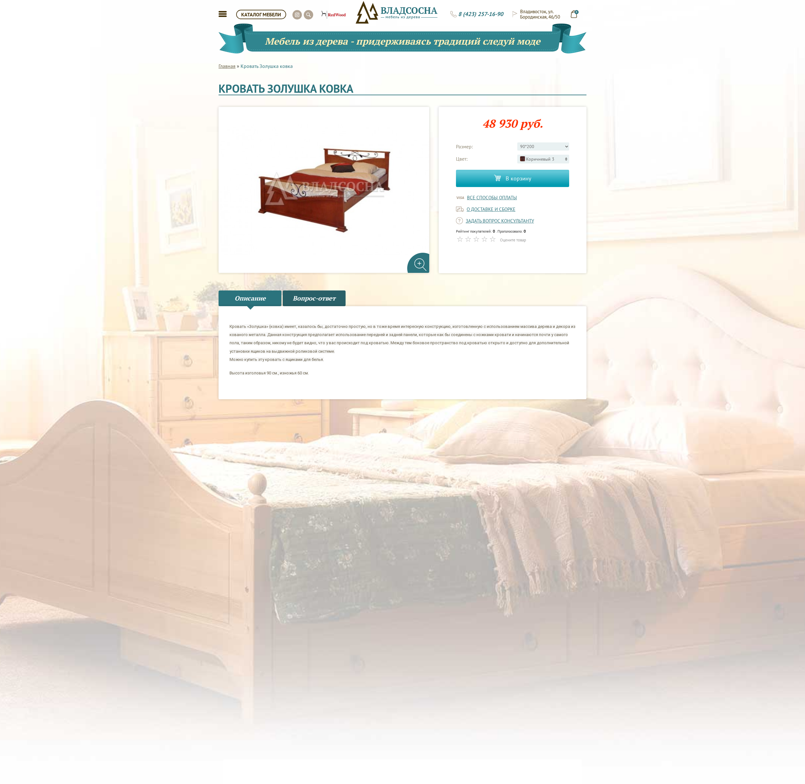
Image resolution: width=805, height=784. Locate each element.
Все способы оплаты (492, 198)
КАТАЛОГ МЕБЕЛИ (261, 14)
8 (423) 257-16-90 (480, 14)
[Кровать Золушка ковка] (324, 190)
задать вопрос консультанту (500, 221)
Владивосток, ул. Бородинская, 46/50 (540, 14)
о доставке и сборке (491, 209)
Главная (227, 66)
